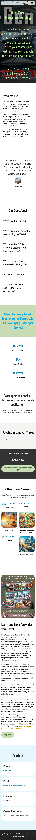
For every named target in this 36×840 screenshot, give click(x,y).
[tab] (18, 221)
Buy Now (7, 735)
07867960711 (8, 770)
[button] (18, 221)
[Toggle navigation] (32, 3)
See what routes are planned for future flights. (18, 469)
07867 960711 (20, 69)
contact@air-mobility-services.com (18, 75)
